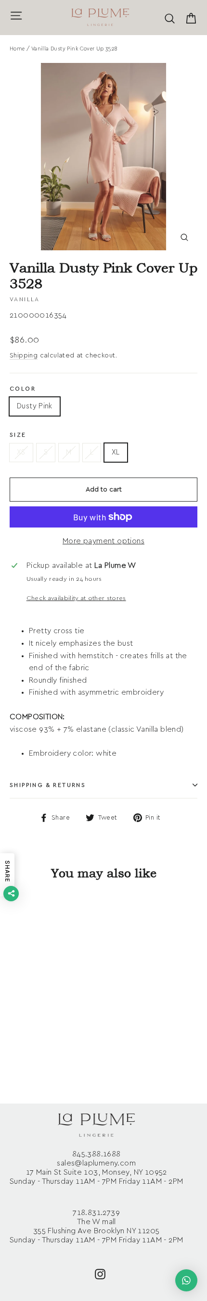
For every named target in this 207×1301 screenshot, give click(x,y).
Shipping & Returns (48, 785)
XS (21, 452)
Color (23, 389)
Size (18, 435)
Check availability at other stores (76, 598)
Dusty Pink (34, 406)
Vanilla (25, 299)
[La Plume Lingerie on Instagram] (100, 1273)
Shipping (24, 355)
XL (116, 452)
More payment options (103, 541)
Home (17, 48)
